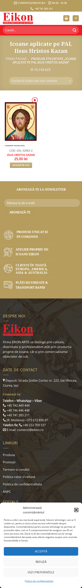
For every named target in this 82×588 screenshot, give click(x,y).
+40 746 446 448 (18, 410)
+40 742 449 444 (18, 405)
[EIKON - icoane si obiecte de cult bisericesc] (22, 18)
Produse (9, 455)
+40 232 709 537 (34, 425)
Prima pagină (16, 59)
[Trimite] (74, 30)
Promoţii (9, 462)
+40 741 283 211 (18, 415)
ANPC (7, 492)
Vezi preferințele (41, 572)
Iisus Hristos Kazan (21, 155)
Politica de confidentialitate (39, 581)
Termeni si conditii (16, 470)
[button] (76, 510)
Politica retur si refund (19, 477)
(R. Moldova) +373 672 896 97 (27, 420)
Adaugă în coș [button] (21, 165)
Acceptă (41, 551)
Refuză (41, 562)
